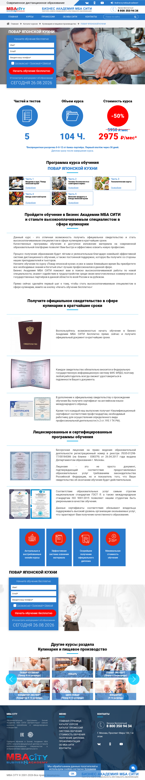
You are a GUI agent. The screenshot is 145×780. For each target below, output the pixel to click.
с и (33, 63)
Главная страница (70, 721)
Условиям (90, 769)
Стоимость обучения (72, 734)
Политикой (35, 63)
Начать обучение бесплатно (31, 71)
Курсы (29, 16)
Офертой (46, 63)
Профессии (48, 16)
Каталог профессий (71, 727)
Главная (13, 16)
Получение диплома (71, 738)
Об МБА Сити (70, 16)
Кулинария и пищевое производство (59, 24)
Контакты (91, 16)
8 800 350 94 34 (128, 10)
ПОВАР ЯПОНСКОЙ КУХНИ (93, 24)
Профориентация (69, 741)
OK (72, 773)
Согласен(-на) (21, 63)
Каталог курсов (30, 24)
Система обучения (70, 731)
